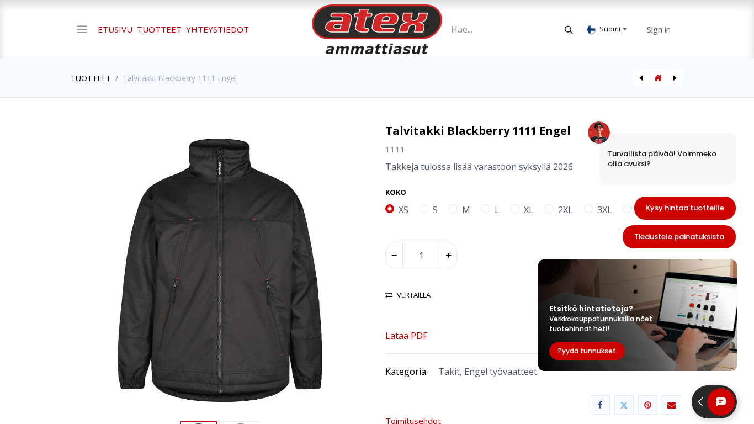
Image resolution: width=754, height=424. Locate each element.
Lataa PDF (406, 336)
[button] (93, 270)
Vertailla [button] (414, 295)
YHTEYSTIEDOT (217, 29)
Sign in (659, 29)
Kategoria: (406, 371)
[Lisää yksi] (448, 255)
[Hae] (568, 29)
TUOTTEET (159, 29)
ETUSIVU (115, 29)
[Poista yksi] (394, 255)
